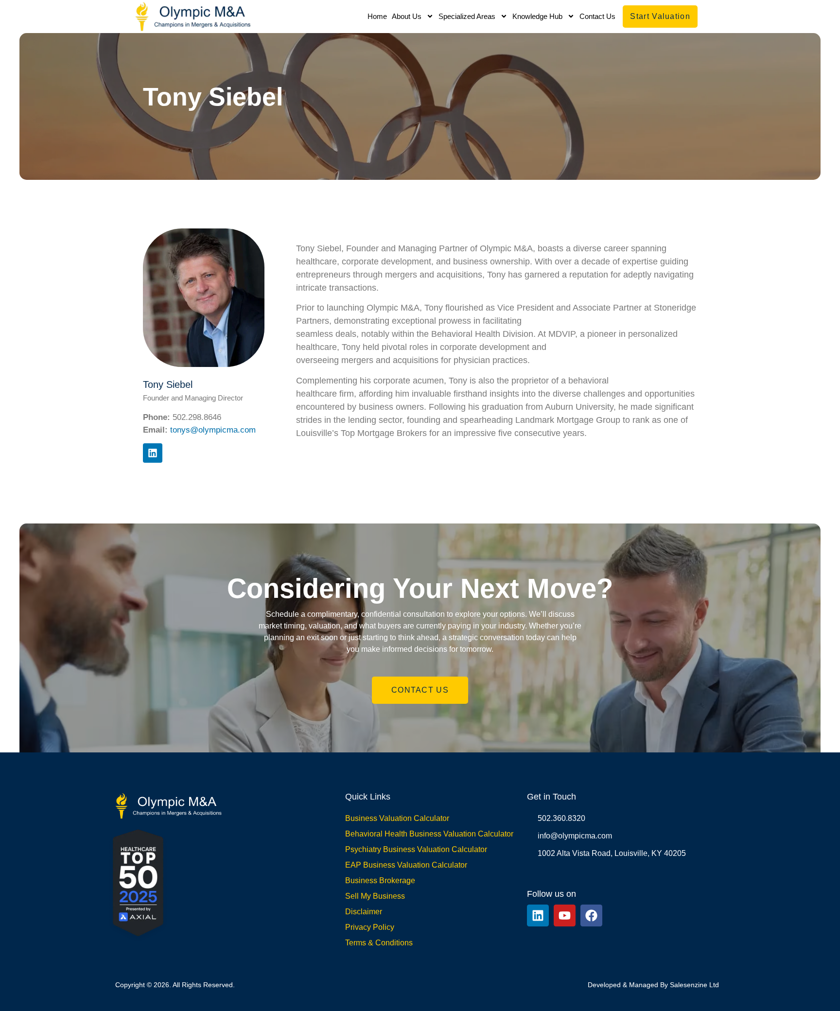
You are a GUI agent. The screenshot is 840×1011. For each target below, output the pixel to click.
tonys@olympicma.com (213, 430)
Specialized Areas (466, 16)
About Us (406, 16)
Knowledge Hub (537, 16)
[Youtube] (565, 915)
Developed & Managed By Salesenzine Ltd (653, 985)
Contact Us (597, 16)
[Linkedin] (152, 453)
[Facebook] (591, 915)
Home (377, 16)
